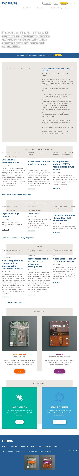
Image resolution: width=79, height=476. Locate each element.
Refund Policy (50, 451)
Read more (31, 188)
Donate (63, 3)
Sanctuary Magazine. (25, 238)
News (57, 212)
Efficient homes (10, 156)
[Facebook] (69, 450)
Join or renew (59, 421)
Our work (40, 8)
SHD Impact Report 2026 (65, 127)
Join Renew (11, 451)
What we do (14, 446)
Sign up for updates (44, 446)
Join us (67, 8)
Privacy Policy (21, 451)
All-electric (59, 158)
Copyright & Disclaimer (35, 451)
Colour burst (34, 214)
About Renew (27, 8)
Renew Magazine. (23, 194)
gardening (33, 158)
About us (5, 446)
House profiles (9, 210)
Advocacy (7, 257)
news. (20, 302)
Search (71, 3)
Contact (55, 446)
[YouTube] (76, 450)
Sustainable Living (56, 8)
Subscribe (47, 3)
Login (3, 451)
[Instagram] (73, 450)
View (19, 371)
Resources (24, 446)
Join (56, 3)
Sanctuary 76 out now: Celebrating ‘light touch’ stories (64, 218)
